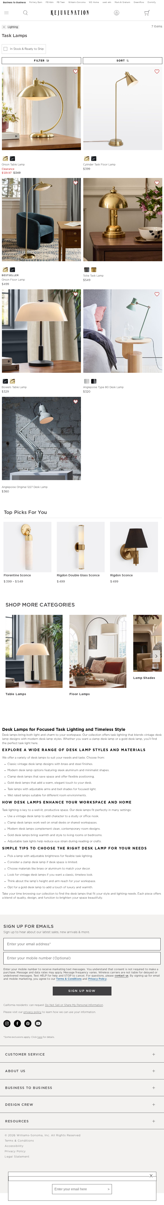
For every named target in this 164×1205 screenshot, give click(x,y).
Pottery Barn (35, 2)
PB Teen (61, 2)
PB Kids (49, 2)
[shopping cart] (147, 12)
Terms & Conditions (19, 1140)
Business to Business (14, 2)
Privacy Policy (15, 1151)
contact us (121, 975)
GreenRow (139, 2)
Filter (39, 60)
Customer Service (25, 1054)
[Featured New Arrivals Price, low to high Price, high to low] (123, 62)
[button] (25, 12)
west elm (106, 2)
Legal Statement (17, 1156)
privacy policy (32, 1012)
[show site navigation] (6, 13)
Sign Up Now (82, 991)
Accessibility (14, 1146)
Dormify (151, 2)
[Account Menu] (117, 12)
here (39, 1037)
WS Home (94, 2)
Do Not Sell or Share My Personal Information (74, 1005)
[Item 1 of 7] (41, 108)
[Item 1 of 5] (41, 438)
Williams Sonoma (76, 2)
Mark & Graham (122, 2)
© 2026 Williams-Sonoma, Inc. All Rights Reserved (43, 1135)
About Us (15, 1071)
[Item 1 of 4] (122, 219)
